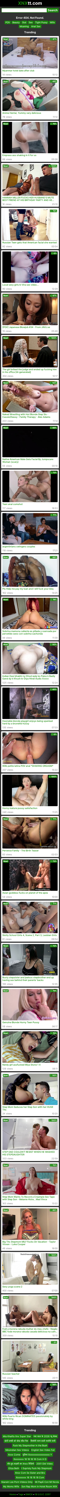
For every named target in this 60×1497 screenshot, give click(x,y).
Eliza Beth (14, 1468)
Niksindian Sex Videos (17, 1450)
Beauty (16, 22)
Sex (31, 22)
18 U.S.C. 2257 (43, 1494)
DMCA (29, 1494)
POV (7, 22)
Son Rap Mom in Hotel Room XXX (39, 1486)
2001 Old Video (44, 1463)
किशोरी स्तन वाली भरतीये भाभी (43, 1440)
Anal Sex (35, 26)
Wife (52, 22)
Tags (20, 1494)
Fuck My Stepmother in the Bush (30, 1445)
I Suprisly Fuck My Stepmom (36, 1468)
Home (12, 1494)
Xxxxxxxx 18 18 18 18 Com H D (30, 1459)
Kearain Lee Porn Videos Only (17, 1482)
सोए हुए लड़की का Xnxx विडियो (20, 1463)
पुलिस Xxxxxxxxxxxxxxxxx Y (37, 1454)
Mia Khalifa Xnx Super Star (17, 1436)
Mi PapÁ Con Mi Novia (47, 1482)
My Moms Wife (11, 1486)
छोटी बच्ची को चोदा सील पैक (16, 1440)
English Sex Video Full (43, 1450)
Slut (24, 22)
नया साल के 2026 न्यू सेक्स (45, 1436)
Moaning (24, 26)
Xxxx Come (14, 1454)
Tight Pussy (41, 22)
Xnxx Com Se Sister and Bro (30, 1472)
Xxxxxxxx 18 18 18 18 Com (30, 1477)
